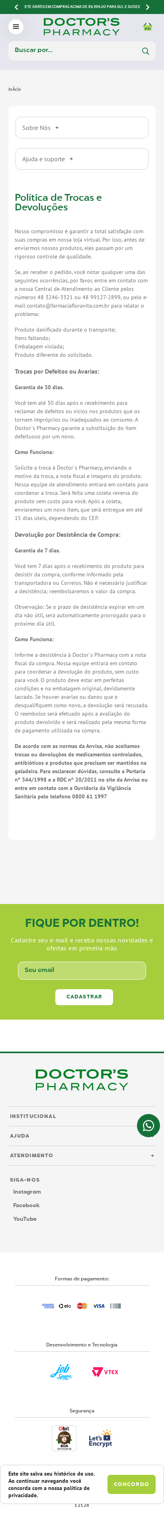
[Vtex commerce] (105, 1372)
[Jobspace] (61, 1372)
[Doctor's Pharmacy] (14, 89)
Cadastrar (84, 997)
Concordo (131, 1484)
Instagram (27, 1192)
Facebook (26, 1205)
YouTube (25, 1219)
